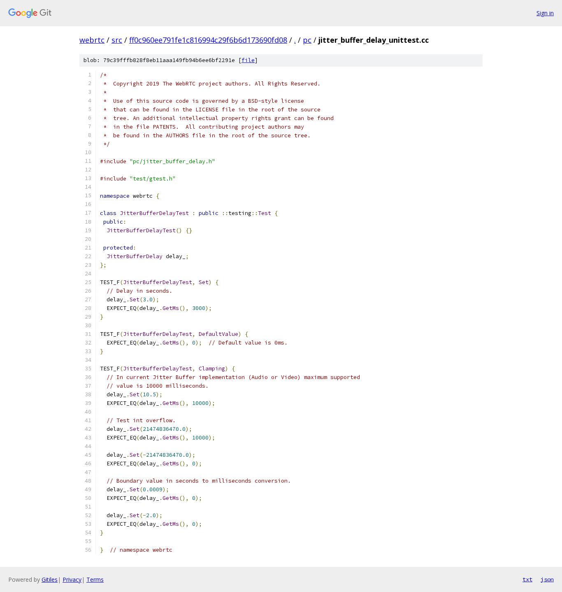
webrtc (92, 40)
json (547, 579)
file (248, 60)
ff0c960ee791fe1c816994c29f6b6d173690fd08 (208, 40)
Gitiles (50, 579)
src (116, 40)
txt (527, 579)
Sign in (545, 13)
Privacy (72, 579)
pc (307, 40)
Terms (95, 579)
